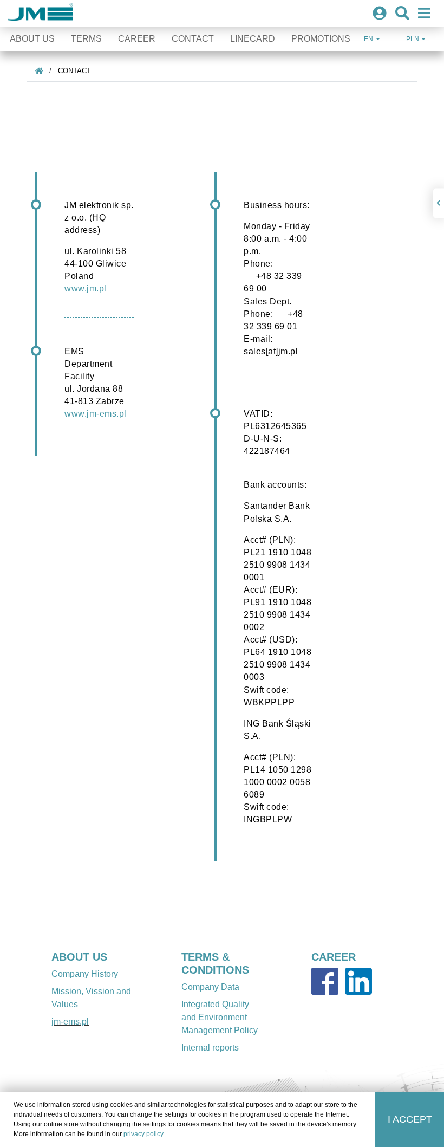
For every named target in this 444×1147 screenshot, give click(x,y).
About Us (32, 38)
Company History (84, 973)
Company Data (210, 987)
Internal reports (210, 1047)
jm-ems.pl (70, 1021)
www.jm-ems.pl (95, 413)
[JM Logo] (40, 13)
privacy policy (143, 1134)
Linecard (252, 38)
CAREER (333, 957)
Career (136, 38)
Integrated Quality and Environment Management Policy (219, 1017)
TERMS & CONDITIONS (215, 963)
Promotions (320, 38)
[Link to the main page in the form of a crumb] (39, 71)
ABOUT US (79, 957)
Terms (86, 38)
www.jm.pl (85, 288)
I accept (410, 1119)
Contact (193, 38)
